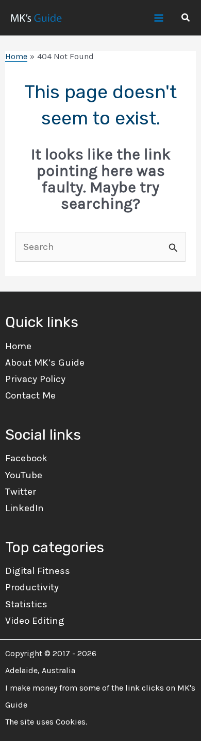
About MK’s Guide (45, 362)
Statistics (26, 604)
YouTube (23, 475)
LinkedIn (24, 508)
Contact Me (30, 395)
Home (18, 346)
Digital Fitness (37, 570)
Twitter (20, 491)
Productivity (32, 587)
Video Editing (34, 620)
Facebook (26, 458)
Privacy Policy (35, 379)
